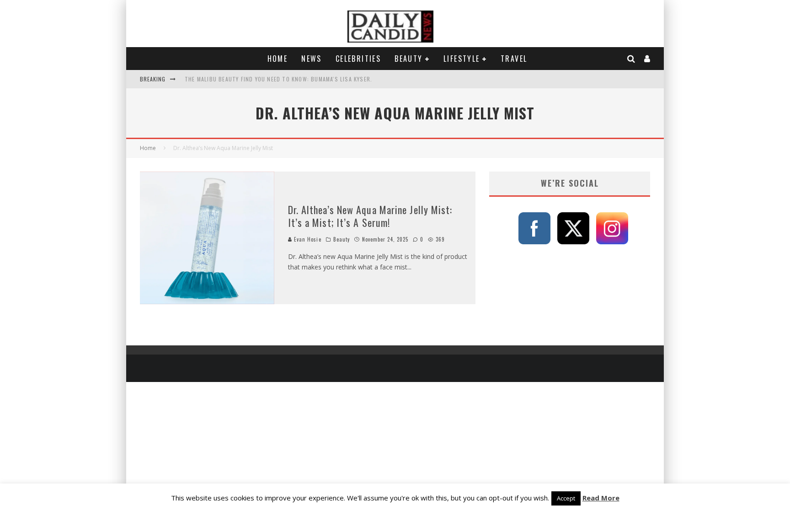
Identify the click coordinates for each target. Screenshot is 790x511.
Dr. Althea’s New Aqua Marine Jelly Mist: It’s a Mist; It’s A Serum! (370, 216)
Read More (600, 497)
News (311, 58)
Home (277, 58)
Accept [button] (566, 498)
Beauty (408, 58)
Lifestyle (461, 58)
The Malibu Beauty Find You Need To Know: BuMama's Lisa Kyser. (278, 79)
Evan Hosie (306, 239)
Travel (514, 58)
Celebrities (358, 58)
